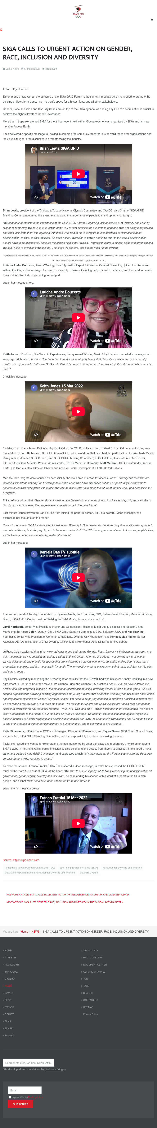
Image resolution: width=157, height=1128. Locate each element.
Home (24, 931)
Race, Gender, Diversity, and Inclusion (122, 867)
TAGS (86, 985)
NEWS (35, 931)
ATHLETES (10, 957)
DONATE (9, 1014)
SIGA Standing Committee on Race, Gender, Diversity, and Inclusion (39, 872)
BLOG (8, 999)
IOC (85, 978)
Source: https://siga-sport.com (21, 860)
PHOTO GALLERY (92, 957)
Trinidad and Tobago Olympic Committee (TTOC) (30, 867)
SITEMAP (88, 1007)
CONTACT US (90, 999)
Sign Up (9, 1028)
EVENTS (9, 1007)
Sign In (8, 1021)
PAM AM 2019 (12, 964)
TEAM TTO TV (90, 950)
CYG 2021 (10, 978)
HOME (8, 950)
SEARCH (88, 992)
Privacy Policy (90, 1014)
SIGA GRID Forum (88, 872)
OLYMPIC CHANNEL (94, 971)
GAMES (9, 992)
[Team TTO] (78, 10)
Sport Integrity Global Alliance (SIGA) (79, 867)
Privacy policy (35, 1097)
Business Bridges (55, 1069)
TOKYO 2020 (11, 971)
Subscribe (10, 1035)
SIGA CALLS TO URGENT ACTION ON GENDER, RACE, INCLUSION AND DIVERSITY (67, 53)
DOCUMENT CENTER (95, 964)
